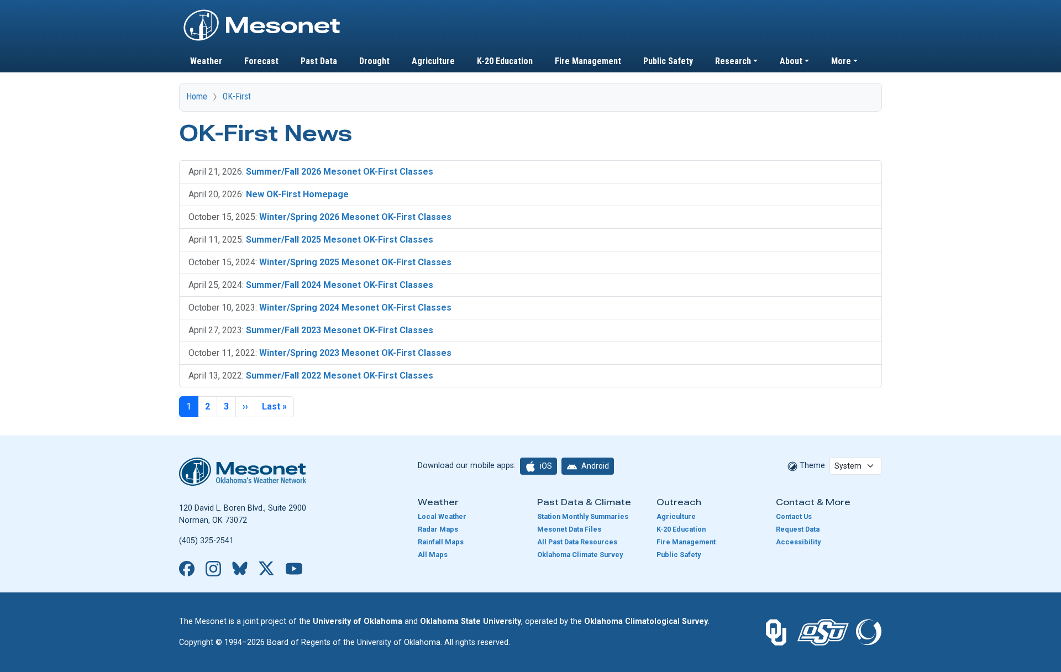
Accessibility (798, 542)
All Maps (433, 554)
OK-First (237, 96)
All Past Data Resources (577, 542)
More (841, 61)
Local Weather (442, 516)
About (791, 61)
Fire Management (588, 61)
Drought (374, 61)
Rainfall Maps (441, 542)
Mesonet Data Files (569, 529)
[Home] (262, 12)
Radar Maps (438, 529)
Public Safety (668, 61)
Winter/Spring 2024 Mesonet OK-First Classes (355, 307)
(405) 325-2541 (206, 540)
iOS (545, 465)
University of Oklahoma (357, 621)
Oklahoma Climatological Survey (646, 621)
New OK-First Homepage (297, 194)
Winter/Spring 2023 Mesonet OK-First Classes (355, 353)
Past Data (319, 61)
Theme (811, 465)
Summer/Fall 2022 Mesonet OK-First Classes (339, 375)
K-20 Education (505, 61)
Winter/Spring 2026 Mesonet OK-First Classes (355, 217)
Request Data (798, 529)
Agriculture (433, 61)
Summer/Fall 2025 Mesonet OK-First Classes (339, 239)
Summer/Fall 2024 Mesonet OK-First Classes (339, 285)
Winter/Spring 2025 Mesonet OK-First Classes (355, 262)
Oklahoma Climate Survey (580, 554)
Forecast (261, 61)
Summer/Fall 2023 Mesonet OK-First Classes (339, 330)
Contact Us (794, 516)
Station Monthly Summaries (582, 516)
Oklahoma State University (470, 621)
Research (733, 61)
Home (196, 96)
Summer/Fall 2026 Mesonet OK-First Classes (339, 171)
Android (594, 465)
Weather (206, 61)
